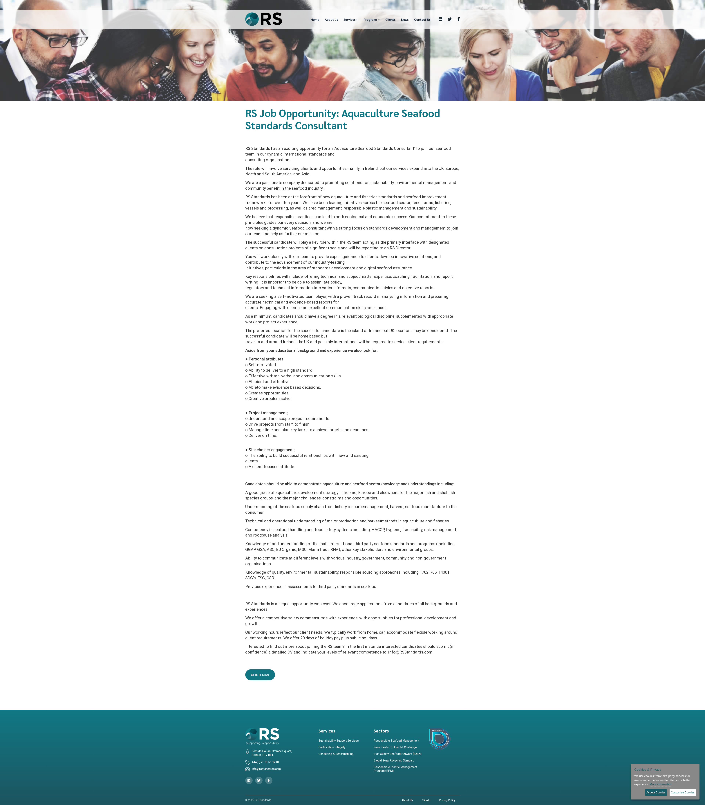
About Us (331, 19)
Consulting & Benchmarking (336, 754)
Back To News (260, 674)
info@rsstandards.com (266, 769)
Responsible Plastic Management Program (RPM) (395, 768)
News (405, 19)
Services (350, 19)
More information (661, 784)
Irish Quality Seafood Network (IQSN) (398, 754)
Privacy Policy (447, 800)
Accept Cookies (656, 792)
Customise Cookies (683, 792)
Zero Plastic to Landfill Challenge (395, 747)
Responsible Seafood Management (396, 740)
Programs (370, 19)
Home (315, 19)
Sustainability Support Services (339, 740)
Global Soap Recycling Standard (394, 760)
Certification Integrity (332, 747)
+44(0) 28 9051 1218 (265, 762)
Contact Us (422, 19)
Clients (390, 19)
